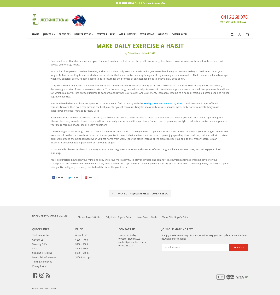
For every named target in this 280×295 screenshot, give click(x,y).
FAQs (34, 248)
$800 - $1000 (82, 253)
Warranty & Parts (40, 244)
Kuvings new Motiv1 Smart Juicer (163, 103)
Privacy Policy (39, 266)
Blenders (64, 34)
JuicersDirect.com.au (47, 289)
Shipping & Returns (42, 253)
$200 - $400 (81, 239)
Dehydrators (85, 34)
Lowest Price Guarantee (44, 257)
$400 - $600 (81, 244)
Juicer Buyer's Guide (147, 217)
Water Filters (106, 34)
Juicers (50, 34)
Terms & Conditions (42, 261)
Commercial (180, 34)
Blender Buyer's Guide (89, 217)
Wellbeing (147, 34)
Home (35, 34)
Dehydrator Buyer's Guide (118, 217)
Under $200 (81, 235)
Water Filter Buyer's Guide (175, 217)
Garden (163, 34)
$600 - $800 (81, 248)
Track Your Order (40, 235)
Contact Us (37, 239)
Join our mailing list (177, 229)
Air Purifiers (127, 34)
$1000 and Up (82, 257)
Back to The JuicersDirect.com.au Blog (142, 193)
